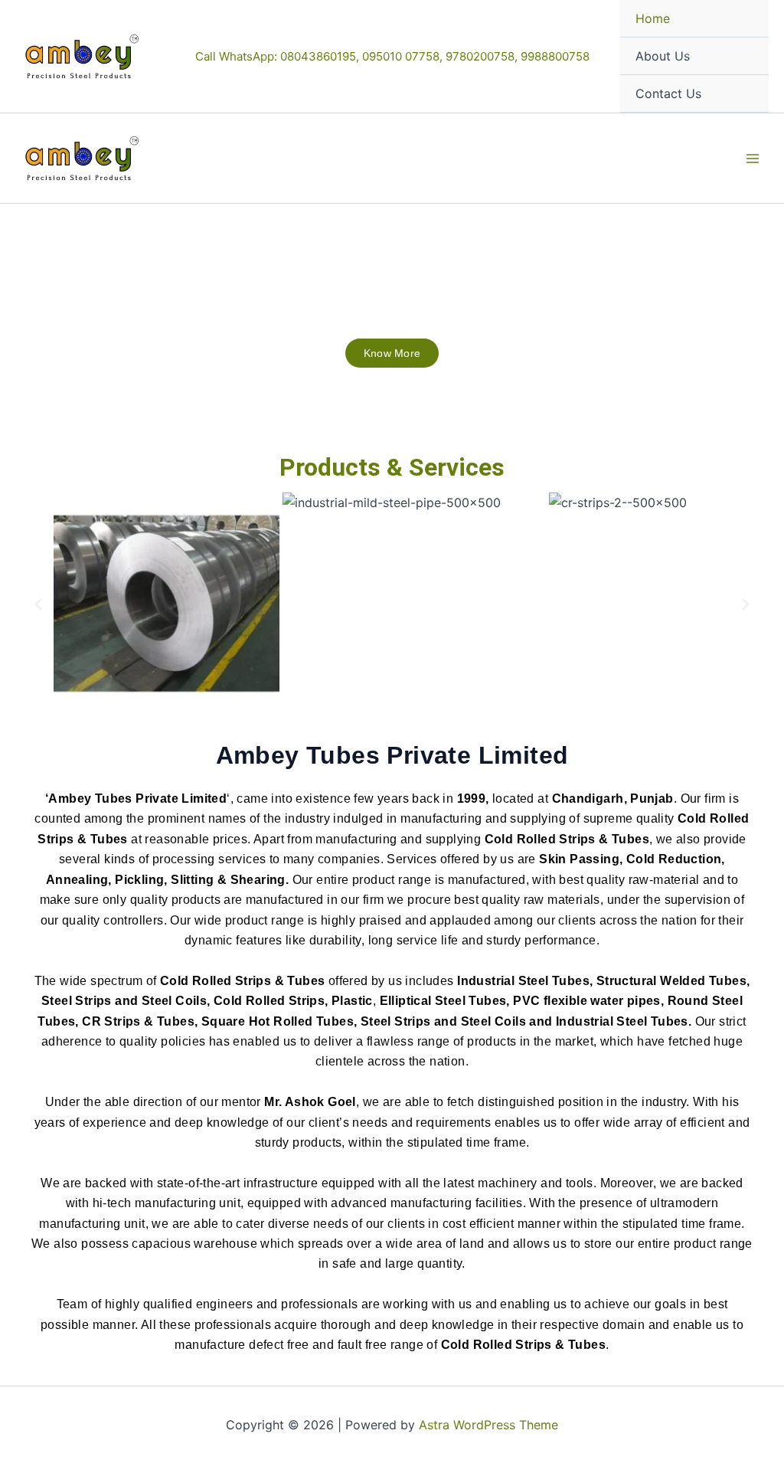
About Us (662, 56)
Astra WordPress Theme (488, 1424)
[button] (38, 604)
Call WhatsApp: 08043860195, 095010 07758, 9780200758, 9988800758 (392, 56)
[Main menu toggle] (753, 158)
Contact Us (668, 93)
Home (652, 18)
